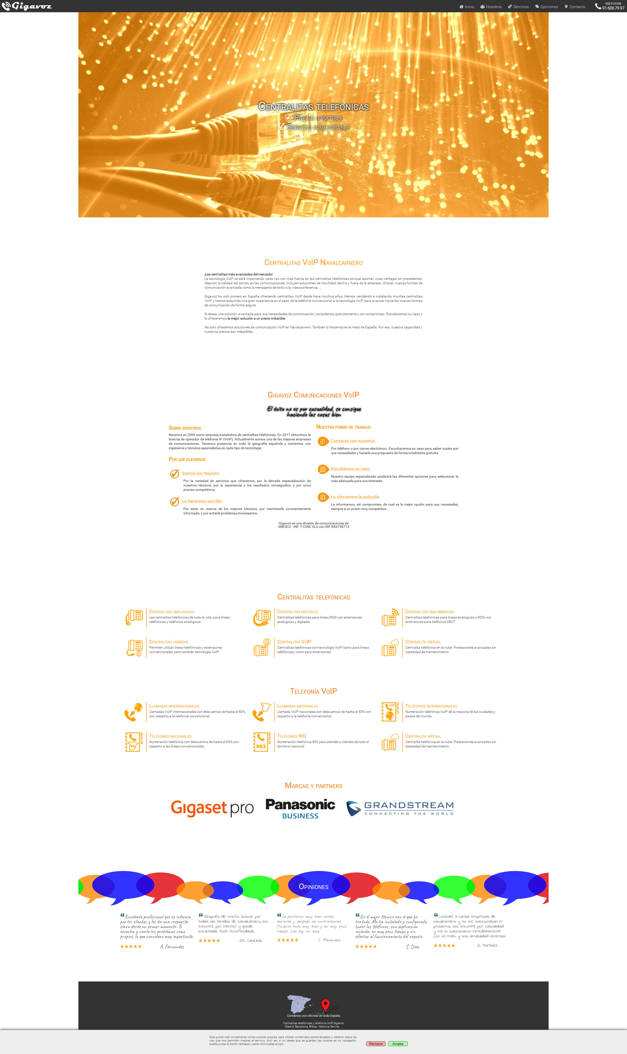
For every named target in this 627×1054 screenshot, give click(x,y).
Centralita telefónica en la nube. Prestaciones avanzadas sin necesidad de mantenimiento (450, 646)
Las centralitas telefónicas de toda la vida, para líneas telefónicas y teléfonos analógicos (189, 616)
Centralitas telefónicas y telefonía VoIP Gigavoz (313, 1023)
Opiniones (549, 6)
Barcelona (301, 1026)
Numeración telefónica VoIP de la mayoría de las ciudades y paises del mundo (450, 710)
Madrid (289, 1026)
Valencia (323, 1026)
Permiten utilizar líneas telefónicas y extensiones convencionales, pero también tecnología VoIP (185, 646)
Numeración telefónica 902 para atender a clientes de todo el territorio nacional (323, 740)
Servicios (520, 6)
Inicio (469, 6)
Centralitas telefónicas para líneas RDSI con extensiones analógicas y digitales (319, 616)
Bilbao (313, 1026)
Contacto (577, 6)
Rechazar (376, 1044)
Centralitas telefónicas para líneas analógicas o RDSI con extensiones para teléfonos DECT (448, 616)
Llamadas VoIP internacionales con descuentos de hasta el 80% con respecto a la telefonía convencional (197, 710)
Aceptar (398, 1044)
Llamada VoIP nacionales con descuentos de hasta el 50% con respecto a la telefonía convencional (324, 710)
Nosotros (493, 6)
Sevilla (334, 1026)
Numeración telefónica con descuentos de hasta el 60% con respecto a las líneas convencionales (194, 740)
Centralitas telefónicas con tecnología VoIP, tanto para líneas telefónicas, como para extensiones (323, 646)
